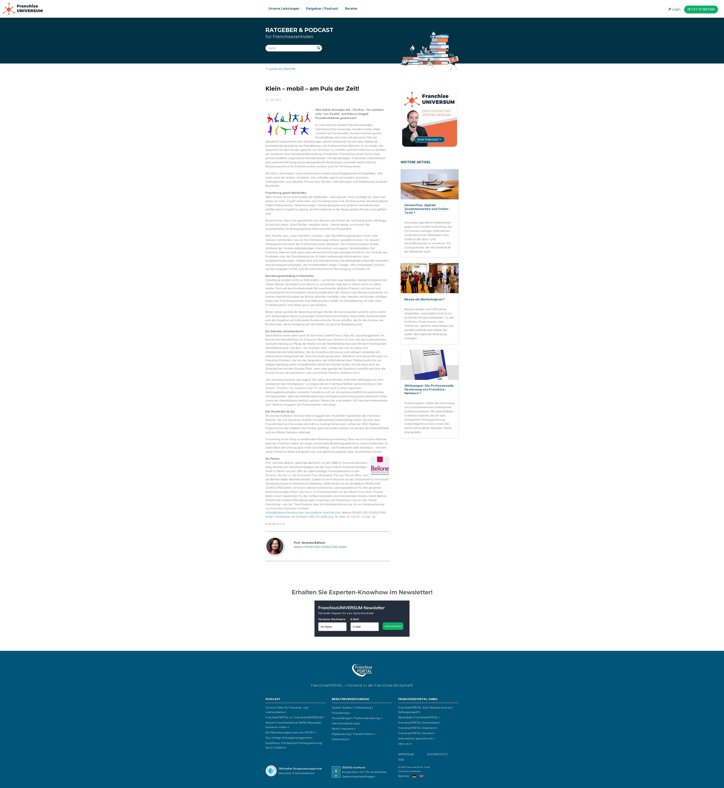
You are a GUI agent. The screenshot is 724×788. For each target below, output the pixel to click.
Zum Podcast (428, 139)
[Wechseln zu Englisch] (421, 776)
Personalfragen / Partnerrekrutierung (356, 718)
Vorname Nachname (332, 619)
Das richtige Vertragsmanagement (288, 737)
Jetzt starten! (701, 9)
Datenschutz (340, 739)
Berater (351, 8)
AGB (401, 759)
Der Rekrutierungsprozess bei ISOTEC (289, 732)
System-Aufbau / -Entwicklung (351, 707)
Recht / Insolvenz (343, 728)
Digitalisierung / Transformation (352, 734)
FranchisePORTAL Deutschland (418, 722)
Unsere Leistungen (283, 8)
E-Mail (355, 619)
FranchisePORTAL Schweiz (415, 733)
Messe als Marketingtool (423, 299)
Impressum (406, 754)
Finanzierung (340, 713)
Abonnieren (393, 626)
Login (676, 9)
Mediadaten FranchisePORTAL (418, 717)
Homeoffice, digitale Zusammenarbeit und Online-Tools (426, 208)
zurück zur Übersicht (281, 68)
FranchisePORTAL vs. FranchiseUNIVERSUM (293, 717)
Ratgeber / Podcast (322, 8)
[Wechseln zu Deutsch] (414, 776)
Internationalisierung (345, 723)
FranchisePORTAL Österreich (416, 728)
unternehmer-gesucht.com (415, 738)
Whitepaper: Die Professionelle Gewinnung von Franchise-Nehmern (429, 389)
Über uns (404, 743)
